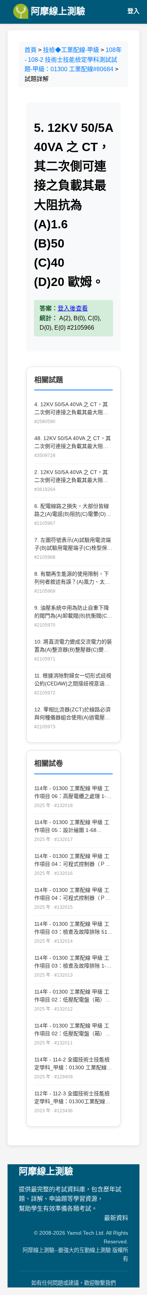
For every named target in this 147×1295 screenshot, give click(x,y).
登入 (133, 11)
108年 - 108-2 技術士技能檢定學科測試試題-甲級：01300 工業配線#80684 (73, 59)
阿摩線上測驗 (56, 11)
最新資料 (116, 1218)
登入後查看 (73, 308)
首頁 (30, 50)
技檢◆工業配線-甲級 (71, 50)
